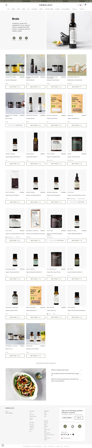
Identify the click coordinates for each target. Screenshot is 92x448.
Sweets (45, 439)
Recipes (46, 421)
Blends (13, 9)
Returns (31, 419)
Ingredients (32, 427)
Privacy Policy (79, 414)
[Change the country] (80, 5)
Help (30, 413)
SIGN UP (79, 417)
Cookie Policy (51, 446)
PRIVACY (45, 446)
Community (32, 424)
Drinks (23, 9)
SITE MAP (66, 446)
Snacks (45, 436)
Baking (45, 424)
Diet (30, 431)
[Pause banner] (90, 1)
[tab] (66, 370)
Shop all (75, 9)
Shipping (31, 418)
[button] (2, 445)
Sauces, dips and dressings (49, 434)
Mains (45, 431)
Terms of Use (59, 446)
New (8, 9)
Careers (45, 414)
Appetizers (46, 422)
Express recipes (47, 429)
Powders (57, 9)
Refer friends (9, 413)
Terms (74, 414)
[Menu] (6, 5)
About (45, 413)
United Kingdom (66, 438)
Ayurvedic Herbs (49, 9)
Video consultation (33, 416)
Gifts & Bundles (66, 9)
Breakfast (46, 426)
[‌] (83, 5)
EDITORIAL (82, 9)
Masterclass (32, 426)
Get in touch (32, 414)
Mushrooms (34, 9)
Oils (28, 9)
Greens (41, 9)
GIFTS (7, 411)
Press (45, 416)
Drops (18, 9)
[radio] (20, 77)
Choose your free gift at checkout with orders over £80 (77, 1)
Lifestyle (31, 429)
